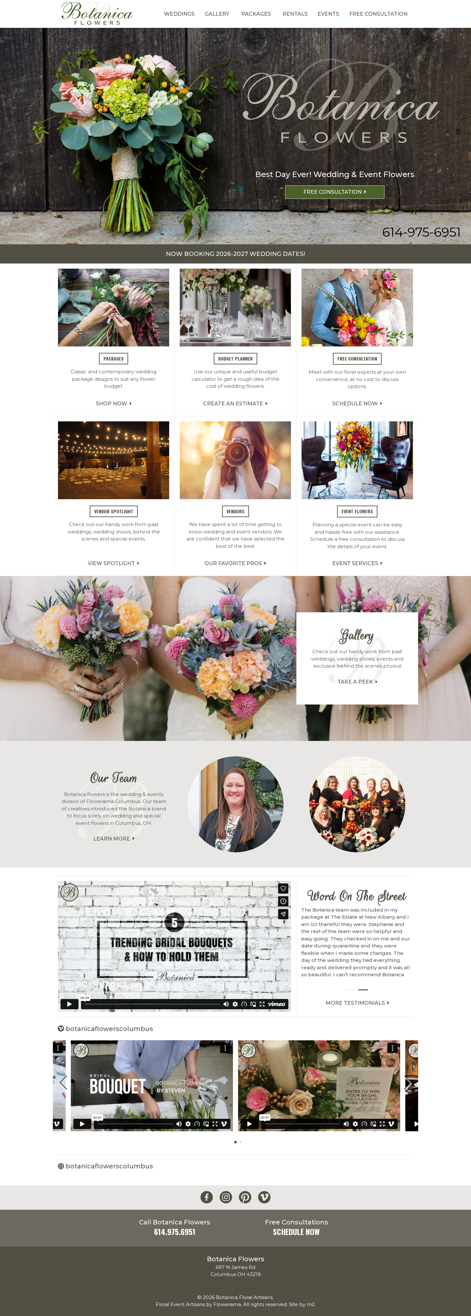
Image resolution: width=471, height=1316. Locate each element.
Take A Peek (356, 682)
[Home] (97, 14)
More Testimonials (356, 1003)
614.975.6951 (174, 1231)
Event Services (356, 563)
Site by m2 (302, 1304)
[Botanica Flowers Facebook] (206, 1197)
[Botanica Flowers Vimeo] (264, 1197)
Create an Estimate (234, 404)
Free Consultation (378, 14)
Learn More (113, 839)
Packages (256, 14)
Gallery (217, 14)
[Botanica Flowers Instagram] (225, 1197)
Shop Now (113, 404)
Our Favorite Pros (234, 563)
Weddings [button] (179, 14)
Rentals (295, 14)
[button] (407, 1083)
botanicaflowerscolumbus (108, 1029)
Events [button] (328, 14)
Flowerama (227, 1304)
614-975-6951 (421, 232)
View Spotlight (112, 563)
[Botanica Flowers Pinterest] (245, 1197)
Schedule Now (356, 404)
